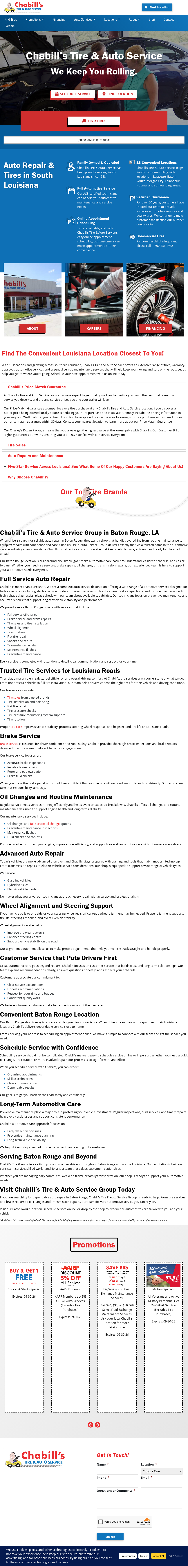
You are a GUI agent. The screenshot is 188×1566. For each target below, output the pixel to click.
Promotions (33, 19)
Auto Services (83, 19)
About (133, 19)
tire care (16, 727)
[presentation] (90, 1425)
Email (146, 1478)
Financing (59, 19)
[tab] (94, 411)
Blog (152, 19)
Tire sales (13, 697)
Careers (9, 25)
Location (149, 1464)
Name (103, 1464)
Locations (110, 19)
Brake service (9, 744)
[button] (73, 94)
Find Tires (10, 19)
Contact (169, 19)
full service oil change (45, 824)
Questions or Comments (116, 1491)
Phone (103, 1478)
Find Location (159, 7)
